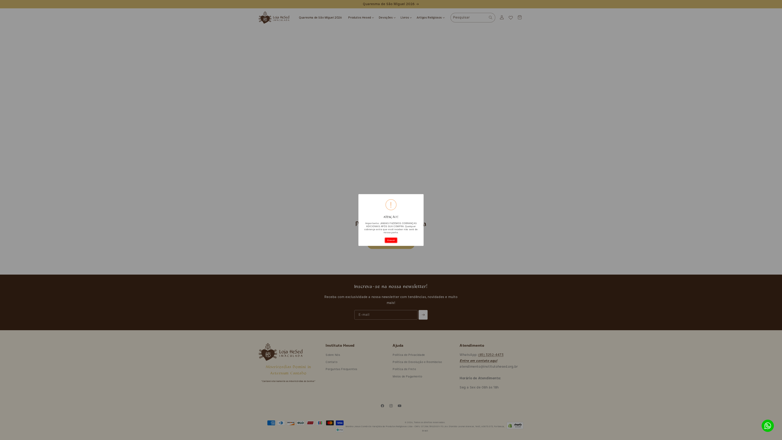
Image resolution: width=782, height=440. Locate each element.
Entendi (391, 240)
